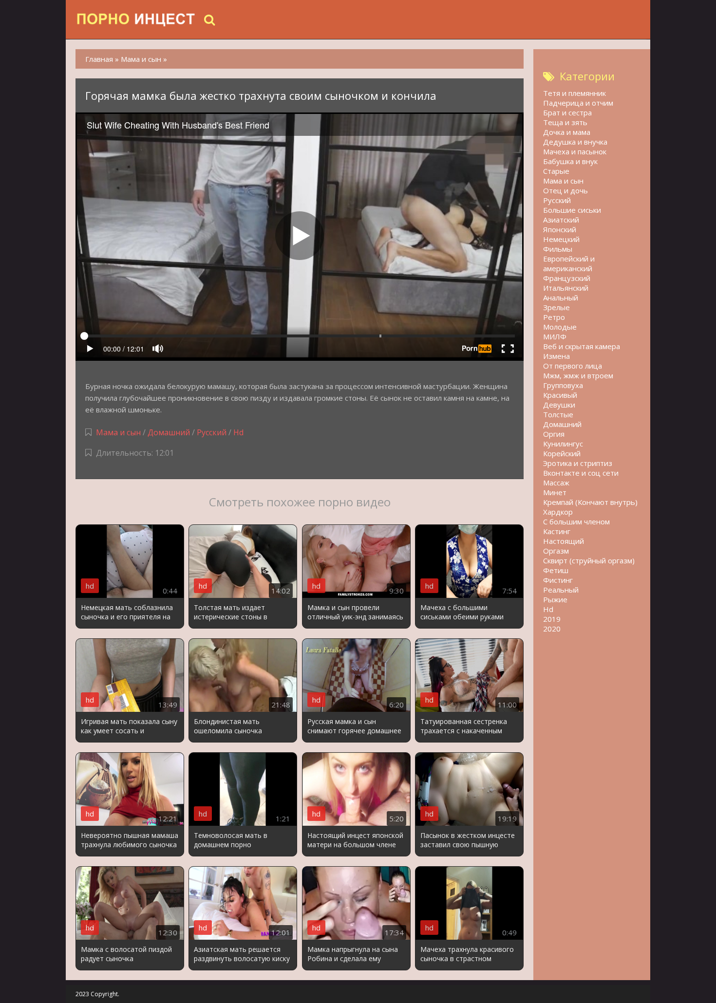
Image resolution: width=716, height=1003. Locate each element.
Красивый (560, 395)
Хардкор (558, 512)
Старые (556, 171)
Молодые (560, 327)
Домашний (170, 432)
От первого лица (572, 366)
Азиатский (561, 219)
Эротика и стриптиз (577, 463)
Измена (556, 356)
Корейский (562, 453)
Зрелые (556, 307)
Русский (211, 432)
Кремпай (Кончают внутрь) (590, 502)
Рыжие (555, 599)
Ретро (554, 317)
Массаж (556, 482)
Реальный (561, 589)
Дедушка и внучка (575, 142)
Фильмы (557, 249)
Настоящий (563, 541)
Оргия (554, 434)
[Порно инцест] (136, 19)
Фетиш (555, 570)
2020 (552, 628)
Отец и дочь (565, 190)
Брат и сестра (567, 112)
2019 (552, 619)
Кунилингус (563, 443)
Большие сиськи (572, 210)
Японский (559, 229)
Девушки (559, 404)
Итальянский (565, 288)
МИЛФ (554, 336)
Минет (554, 492)
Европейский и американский (569, 263)
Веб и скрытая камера (581, 346)
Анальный (560, 297)
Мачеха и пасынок (574, 151)
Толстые (558, 414)
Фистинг (558, 580)
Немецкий (561, 239)
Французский (566, 278)
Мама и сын (118, 432)
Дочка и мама (566, 132)
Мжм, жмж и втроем (578, 375)
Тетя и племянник (574, 93)
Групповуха (563, 385)
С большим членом (576, 521)
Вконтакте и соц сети (581, 473)
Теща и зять (565, 122)
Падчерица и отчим (578, 103)
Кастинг (556, 531)
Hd (238, 432)
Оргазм (556, 551)
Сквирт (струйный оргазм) (589, 560)
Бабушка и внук (570, 161)
